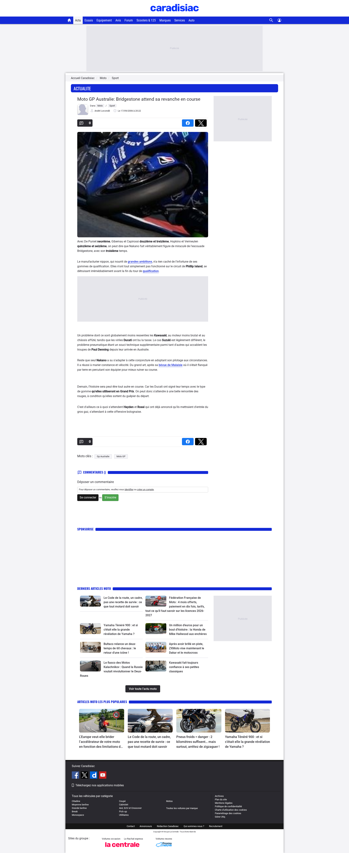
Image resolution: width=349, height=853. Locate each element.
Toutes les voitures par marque (182, 808)
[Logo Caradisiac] (175, 14)
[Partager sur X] (201, 121)
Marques (165, 20)
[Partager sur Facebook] (188, 121)
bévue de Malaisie (170, 365)
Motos (169, 801)
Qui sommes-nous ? (194, 826)
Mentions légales (223, 803)
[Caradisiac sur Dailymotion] (94, 775)
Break (75, 811)
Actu (78, 20)
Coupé (122, 801)
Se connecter (88, 497)
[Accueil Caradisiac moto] (69, 20)
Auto (191, 20)
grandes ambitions (140, 261)
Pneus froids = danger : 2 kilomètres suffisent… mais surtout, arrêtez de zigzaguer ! (198, 742)
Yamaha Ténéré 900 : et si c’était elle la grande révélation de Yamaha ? (121, 629)
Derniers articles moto (94, 588)
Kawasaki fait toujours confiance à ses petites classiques (184, 667)
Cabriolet (123, 804)
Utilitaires (124, 815)
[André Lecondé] (82, 114)
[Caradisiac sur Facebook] (76, 775)
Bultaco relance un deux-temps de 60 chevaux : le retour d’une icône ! (120, 648)
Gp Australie (103, 456)
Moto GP (121, 456)
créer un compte (145, 489)
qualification (151, 271)
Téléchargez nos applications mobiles (99, 785)
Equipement (104, 20)
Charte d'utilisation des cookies (231, 809)
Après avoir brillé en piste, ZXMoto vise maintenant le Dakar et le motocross (186, 648)
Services (179, 20)
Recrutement (215, 826)
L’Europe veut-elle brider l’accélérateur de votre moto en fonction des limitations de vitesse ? (100, 742)
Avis (118, 20)
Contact (131, 826)
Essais (89, 20)
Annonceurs (146, 826)
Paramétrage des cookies (228, 813)
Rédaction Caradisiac (168, 826)
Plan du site (221, 799)
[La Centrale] (122, 848)
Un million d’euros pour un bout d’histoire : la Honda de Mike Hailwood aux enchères (188, 629)
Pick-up (123, 811)
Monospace (78, 815)
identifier (129, 489)
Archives (219, 796)
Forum (129, 20)
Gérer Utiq (220, 816)
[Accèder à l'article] (90, 601)
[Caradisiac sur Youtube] (102, 775)
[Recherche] (271, 20)
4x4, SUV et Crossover (130, 808)
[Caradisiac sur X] (85, 775)
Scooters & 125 (146, 20)
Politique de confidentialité (228, 806)
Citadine (76, 801)
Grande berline (79, 808)
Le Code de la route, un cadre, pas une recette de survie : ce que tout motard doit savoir (123, 602)
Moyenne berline (80, 804)
